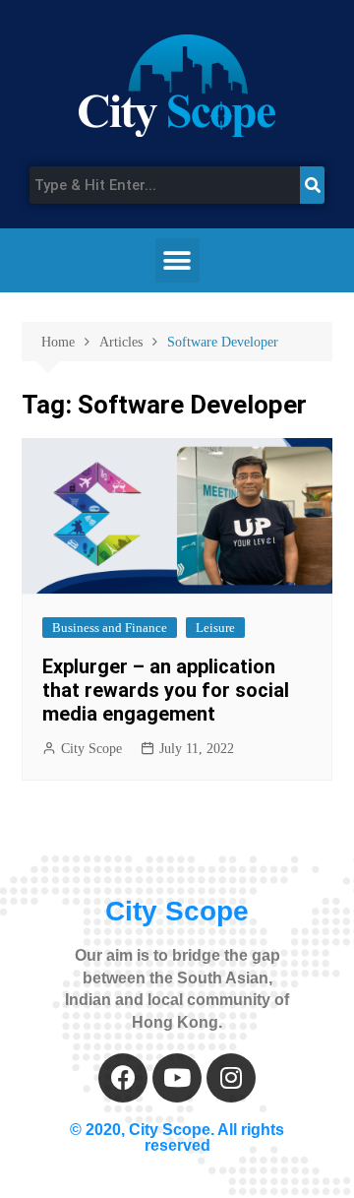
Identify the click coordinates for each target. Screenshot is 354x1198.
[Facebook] (123, 1078)
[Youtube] (177, 1078)
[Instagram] (231, 1078)
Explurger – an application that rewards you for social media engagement (165, 690)
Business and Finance (109, 627)
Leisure (215, 627)
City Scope (91, 748)
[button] (177, 260)
